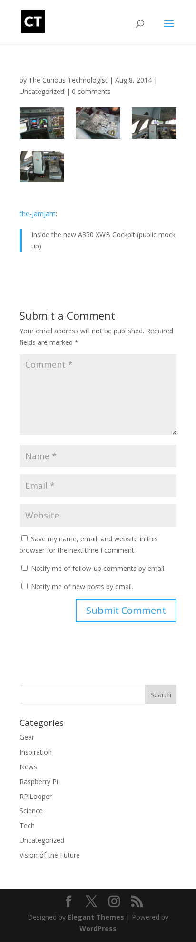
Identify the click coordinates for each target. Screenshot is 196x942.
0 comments (91, 91)
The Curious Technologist (68, 79)
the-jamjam (38, 213)
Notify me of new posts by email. (82, 586)
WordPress (98, 928)
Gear (27, 737)
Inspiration (36, 751)
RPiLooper (36, 796)
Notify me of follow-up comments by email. (98, 568)
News (28, 766)
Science (31, 810)
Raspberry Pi (39, 781)
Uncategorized (42, 91)
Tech (27, 825)
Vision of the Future (50, 854)
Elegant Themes (96, 916)
